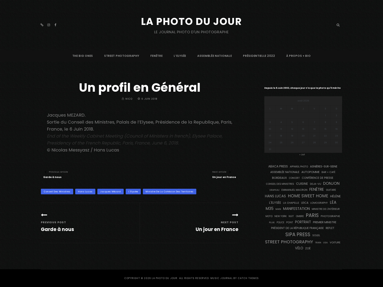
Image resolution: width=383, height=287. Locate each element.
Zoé (308, 248)
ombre (300, 216)
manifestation (296, 208)
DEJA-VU (315, 184)
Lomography (319, 202)
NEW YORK (280, 216)
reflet (330, 228)
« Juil (302, 154)
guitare (331, 190)
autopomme (310, 172)
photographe (330, 216)
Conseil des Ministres (57, 191)
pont (289, 222)
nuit (291, 216)
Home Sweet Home (308, 196)
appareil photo (299, 166)
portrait (303, 222)
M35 (269, 208)
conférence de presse (317, 178)
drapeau (274, 190)
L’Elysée (180, 56)
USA (325, 242)
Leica (304, 203)
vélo (299, 248)
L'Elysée (133, 191)
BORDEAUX (279, 178)
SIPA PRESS (297, 234)
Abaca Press (278, 166)
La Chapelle (291, 203)
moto (269, 216)
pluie (272, 222)
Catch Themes (248, 278)
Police (280, 222)
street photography (121, 56)
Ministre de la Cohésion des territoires (169, 191)
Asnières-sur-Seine (323, 166)
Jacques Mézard (110, 191)
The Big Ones (82, 56)
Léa (333, 202)
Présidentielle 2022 (259, 56)
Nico (128, 98)
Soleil (316, 235)
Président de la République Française (297, 228)
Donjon (331, 183)
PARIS (312, 215)
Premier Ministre (324, 222)
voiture (335, 242)
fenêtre (156, 56)
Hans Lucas (85, 191)
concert (294, 178)
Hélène (335, 196)
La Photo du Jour (191, 21)
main (278, 209)
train (318, 242)
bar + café (328, 172)
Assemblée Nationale (214, 56)
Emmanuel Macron (294, 190)
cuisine (302, 183)
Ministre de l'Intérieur (326, 209)
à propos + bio (298, 56)
